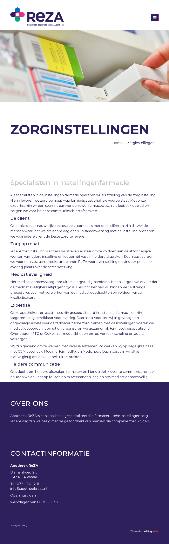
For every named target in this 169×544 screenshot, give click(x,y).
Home (117, 143)
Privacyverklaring (19, 525)
